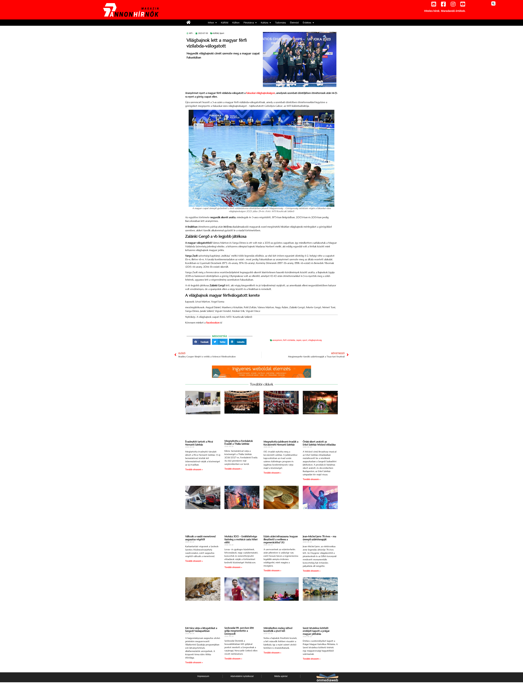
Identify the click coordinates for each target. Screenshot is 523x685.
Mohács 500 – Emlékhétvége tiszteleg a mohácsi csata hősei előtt (240, 539)
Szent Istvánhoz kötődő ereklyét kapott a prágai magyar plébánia (316, 630)
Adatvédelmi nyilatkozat (242, 676)
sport (304, 340)
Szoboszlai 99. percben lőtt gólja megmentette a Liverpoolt (239, 630)
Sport (222, 33)
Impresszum (203, 676)
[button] (493, 3)
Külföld (224, 22)
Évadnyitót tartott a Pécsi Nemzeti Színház (199, 443)
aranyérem (277, 340)
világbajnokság (315, 340)
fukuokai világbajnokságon (260, 93)
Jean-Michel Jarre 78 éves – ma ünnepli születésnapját (319, 538)
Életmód (294, 22)
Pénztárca (249, 22)
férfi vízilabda (289, 340)
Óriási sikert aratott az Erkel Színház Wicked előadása (319, 443)
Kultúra (264, 22)
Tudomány (280, 22)
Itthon (211, 22)
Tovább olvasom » (194, 469)
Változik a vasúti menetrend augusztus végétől (200, 538)
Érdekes (307, 22)
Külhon (235, 22)
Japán (298, 340)
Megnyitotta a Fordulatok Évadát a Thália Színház (238, 442)
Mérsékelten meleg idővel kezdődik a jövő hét (278, 629)
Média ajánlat (281, 676)
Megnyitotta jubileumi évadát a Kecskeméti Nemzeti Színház (281, 443)
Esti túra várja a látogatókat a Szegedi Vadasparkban (201, 629)
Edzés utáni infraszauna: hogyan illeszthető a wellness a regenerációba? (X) (281, 539)
